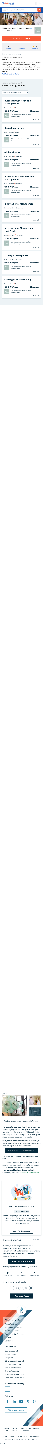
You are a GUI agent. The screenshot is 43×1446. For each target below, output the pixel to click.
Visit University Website (21, 38)
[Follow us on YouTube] (21, 1401)
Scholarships (21, 48)
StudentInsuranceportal (14, 1374)
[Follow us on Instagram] (34, 1401)
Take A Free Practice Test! (22, 1261)
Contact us (9, 1341)
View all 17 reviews (11, 638)
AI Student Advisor (12, 1331)
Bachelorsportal (11, 1351)
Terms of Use (7, 1429)
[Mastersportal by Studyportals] (8, 3)
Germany (18, 54)
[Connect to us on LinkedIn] (14, 1401)
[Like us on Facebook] (7, 1401)
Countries (10, 54)
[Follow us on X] (27, 1401)
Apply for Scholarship (21, 1231)
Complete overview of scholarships (19, 595)
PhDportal (9, 1357)
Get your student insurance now (21, 1151)
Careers (8, 1337)
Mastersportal (10, 1354)
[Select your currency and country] (7, 1389)
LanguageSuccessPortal (14, 1378)
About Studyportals (12, 1324)
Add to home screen (16, 1410)
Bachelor (12, 530)
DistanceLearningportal (14, 1361)
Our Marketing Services (14, 1334)
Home (3, 54)
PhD (20, 530)
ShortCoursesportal (13, 1364)
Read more (7, 683)
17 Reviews (35, 48)
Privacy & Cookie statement (26, 1429)
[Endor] (12, 1288)
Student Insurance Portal (29, 1172)
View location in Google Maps (17, 1067)
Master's (8, 48)
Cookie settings (14, 1429)
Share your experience (19, 698)
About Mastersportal (13, 1327)
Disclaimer (36, 1428)
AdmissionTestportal (13, 1367)
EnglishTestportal (12, 1371)
